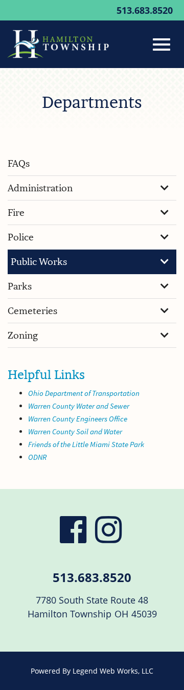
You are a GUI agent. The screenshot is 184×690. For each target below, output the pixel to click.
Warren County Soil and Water (75, 431)
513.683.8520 (145, 10)
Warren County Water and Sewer (78, 406)
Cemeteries (32, 310)
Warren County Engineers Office (77, 419)
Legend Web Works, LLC (113, 671)
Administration (40, 188)
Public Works (39, 261)
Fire (16, 212)
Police (21, 237)
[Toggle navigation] (161, 44)
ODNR (37, 457)
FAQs (19, 163)
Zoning (23, 335)
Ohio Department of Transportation (84, 393)
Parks (20, 286)
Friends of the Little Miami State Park (86, 444)
